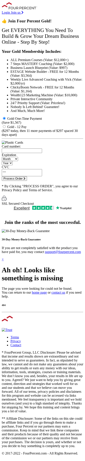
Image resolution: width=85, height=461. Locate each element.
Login (6, 12)
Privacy (15, 341)
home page (39, 292)
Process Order (13, 178)
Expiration (9, 155)
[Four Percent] (21, 8)
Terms (14, 337)
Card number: (11, 146)
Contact (15, 345)
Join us (16, 12)
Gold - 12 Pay (40, 130)
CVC (5, 167)
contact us (58, 292)
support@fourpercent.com (63, 252)
